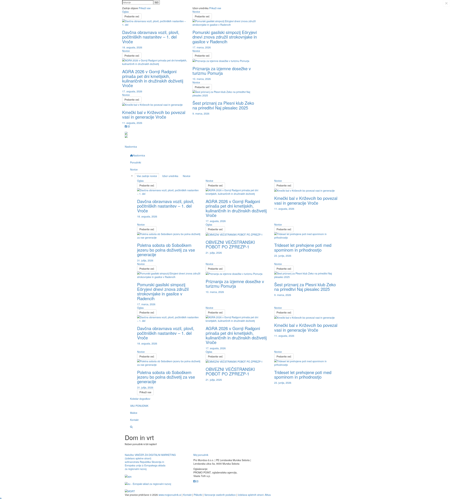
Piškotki (198, 494)
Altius (268, 494)
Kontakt (187, 494)
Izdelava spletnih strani (250, 494)
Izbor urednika (170, 176)
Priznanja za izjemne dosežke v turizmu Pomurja (221, 70)
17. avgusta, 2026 (132, 91)
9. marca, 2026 (200, 113)
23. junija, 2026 (282, 255)
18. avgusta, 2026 (132, 47)
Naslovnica (131, 146)
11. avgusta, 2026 (132, 123)
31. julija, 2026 (145, 260)
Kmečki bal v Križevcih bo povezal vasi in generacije (153, 114)
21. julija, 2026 (214, 252)
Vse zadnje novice (147, 176)
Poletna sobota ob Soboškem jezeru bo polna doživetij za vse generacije (166, 249)
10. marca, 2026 (201, 79)
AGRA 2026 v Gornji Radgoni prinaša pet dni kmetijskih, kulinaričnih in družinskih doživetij (152, 78)
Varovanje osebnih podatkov (220, 494)
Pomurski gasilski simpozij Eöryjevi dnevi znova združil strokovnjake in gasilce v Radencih (224, 37)
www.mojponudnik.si (170, 494)
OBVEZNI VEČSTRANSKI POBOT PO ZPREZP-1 (230, 244)
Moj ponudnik (200, 455)
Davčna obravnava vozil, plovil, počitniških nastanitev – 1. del (150, 37)
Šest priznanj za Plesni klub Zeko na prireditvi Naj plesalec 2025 (223, 105)
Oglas (125, 11)
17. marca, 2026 (201, 47)
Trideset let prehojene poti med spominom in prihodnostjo (302, 247)
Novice (126, 51)
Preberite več (131, 16)
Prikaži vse (145, 8)
